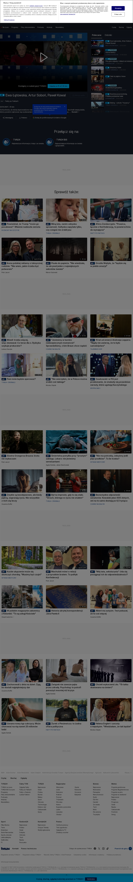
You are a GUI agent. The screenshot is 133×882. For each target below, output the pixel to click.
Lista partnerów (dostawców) (67, 14)
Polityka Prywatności (9, 19)
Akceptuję (118, 8)
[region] (66, 11)
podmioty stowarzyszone (36, 5)
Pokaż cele (118, 14)
